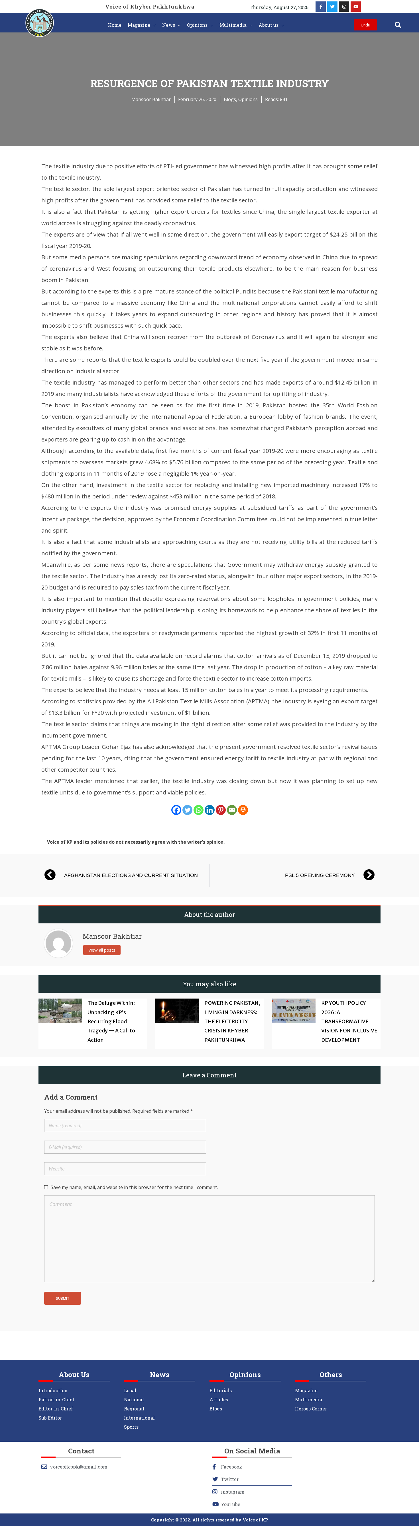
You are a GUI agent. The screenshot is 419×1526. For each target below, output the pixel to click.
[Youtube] (356, 6)
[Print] (243, 810)
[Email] (232, 810)
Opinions (248, 99)
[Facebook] (176, 810)
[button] (398, 25)
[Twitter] (332, 6)
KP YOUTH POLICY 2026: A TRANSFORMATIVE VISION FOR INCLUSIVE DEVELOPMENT (349, 1021)
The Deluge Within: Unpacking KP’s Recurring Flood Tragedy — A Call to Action (111, 1021)
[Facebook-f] (321, 6)
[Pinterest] (221, 810)
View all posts (101, 950)
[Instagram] (344, 6)
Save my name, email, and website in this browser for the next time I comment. (134, 1187)
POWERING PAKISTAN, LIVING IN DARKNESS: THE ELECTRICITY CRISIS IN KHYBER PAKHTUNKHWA (232, 1021)
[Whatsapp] (199, 810)
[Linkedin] (210, 810)
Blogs (230, 99)
